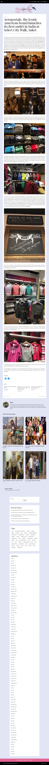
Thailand (29, 545)
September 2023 (14, 596)
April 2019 (12, 640)
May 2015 (12, 749)
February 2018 (13, 671)
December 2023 (13, 589)
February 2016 (13, 727)
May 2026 (12, 560)
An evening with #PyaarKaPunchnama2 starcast (35, 446)
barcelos (28, 531)
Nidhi (32, 1)
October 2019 (13, 629)
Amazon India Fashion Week (20, 531)
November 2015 (13, 734)
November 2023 (13, 591)
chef (21, 532)
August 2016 (13, 713)
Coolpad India (32, 534)
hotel (17, 540)
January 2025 (13, 577)
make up (20, 542)
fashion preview (30, 33)
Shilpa (42, 1)
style (22, 545)
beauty (33, 531)
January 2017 (13, 702)
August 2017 (13, 685)
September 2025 (14, 572)
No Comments (7, 396)
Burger (13, 532)
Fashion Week (14, 538)
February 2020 (13, 624)
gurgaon (35, 538)
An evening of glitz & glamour (32, 480)
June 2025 (12, 575)
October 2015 (13, 737)
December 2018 (13, 650)
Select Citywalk (32, 543)
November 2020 (13, 612)
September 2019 (14, 631)
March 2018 (13, 669)
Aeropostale (18, 33)
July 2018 (12, 659)
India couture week (23, 540)
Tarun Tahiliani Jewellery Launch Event (12, 480)
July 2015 (12, 744)
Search (12, 498)
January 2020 (13, 626)
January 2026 (13, 567)
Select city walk (35, 33)
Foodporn (23, 538)
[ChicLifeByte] (24, 8)
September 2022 (14, 607)
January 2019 (13, 647)
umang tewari (19, 547)
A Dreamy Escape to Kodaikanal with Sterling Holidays (20, 520)
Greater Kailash (30, 538)
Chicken (25, 532)
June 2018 (12, 662)
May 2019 (12, 638)
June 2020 (12, 617)
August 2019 (13, 633)
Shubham (38, 1)
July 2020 (12, 615)
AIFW (12, 531)
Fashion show (31, 536)
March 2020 (13, 622)
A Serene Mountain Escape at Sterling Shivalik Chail (20, 518)
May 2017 (12, 692)
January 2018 (13, 673)
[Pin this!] (43, 396)
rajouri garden (21, 543)
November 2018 (13, 652)
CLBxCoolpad (14, 534)
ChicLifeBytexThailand (32, 532)
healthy (13, 540)
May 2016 (12, 720)
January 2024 (13, 586)
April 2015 (12, 751)
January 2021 (13, 610)
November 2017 (13, 678)
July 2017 (12, 687)
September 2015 (14, 739)
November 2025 (13, 570)
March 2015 (13, 753)
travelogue (14, 547)
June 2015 (12, 746)
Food (19, 538)
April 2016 (12, 723)
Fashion (26, 33)
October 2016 (13, 709)
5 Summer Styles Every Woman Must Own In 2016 (13, 446)
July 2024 (12, 579)
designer (13, 536)
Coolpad (27, 534)
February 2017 (13, 699)
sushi (26, 545)
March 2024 (13, 584)
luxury (16, 542)
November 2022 (13, 605)
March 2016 (13, 725)
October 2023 (13, 593)
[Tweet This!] (42, 396)
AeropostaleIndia (22, 33)
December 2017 (13, 676)
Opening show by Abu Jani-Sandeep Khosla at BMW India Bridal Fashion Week (24, 387)
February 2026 (13, 565)
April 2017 (12, 694)
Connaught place (21, 534)
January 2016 (13, 730)
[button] (24, 65)
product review (14, 543)
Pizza (36, 542)
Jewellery (34, 540)
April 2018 (12, 666)
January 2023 (13, 603)
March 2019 (13, 643)
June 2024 (12, 582)
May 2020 (12, 619)
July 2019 (12, 636)
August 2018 (13, 657)
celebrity (17, 532)
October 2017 (13, 680)
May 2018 (12, 664)
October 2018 (13, 655)
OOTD (32, 542)
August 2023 (13, 598)
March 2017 (13, 697)
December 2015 (13, 732)
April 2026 (12, 563)
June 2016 (12, 718)
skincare (13, 545)
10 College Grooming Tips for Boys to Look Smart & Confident (22, 510)
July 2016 (12, 716)
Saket (27, 543)
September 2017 (14, 683)
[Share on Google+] (44, 396)
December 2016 (13, 704)
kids (12, 542)
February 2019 (13, 645)
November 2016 (13, 706)
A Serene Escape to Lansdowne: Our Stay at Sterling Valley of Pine (22, 512)
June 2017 (12, 690)
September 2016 (14, 711)
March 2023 (13, 600)
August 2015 (13, 742)
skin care (18, 545)
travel (34, 545)
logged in (11, 490)
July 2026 (12, 558)
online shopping (26, 542)
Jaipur (29, 540)
